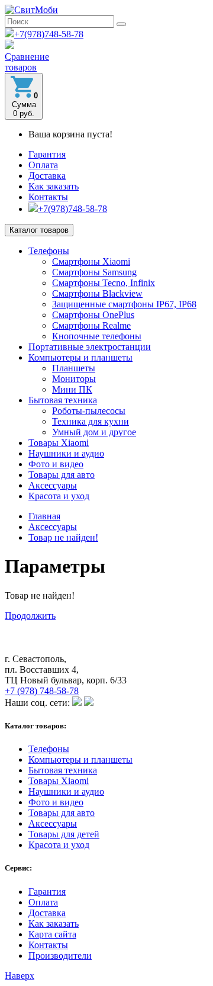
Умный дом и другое (94, 432)
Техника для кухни (90, 421)
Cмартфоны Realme (91, 325)
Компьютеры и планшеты (80, 357)
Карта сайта (52, 934)
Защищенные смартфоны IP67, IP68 (124, 304)
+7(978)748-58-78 (48, 34)
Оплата (43, 165)
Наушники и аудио (66, 453)
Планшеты (73, 368)
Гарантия (47, 154)
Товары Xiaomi (58, 443)
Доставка (47, 176)
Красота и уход (58, 496)
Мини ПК (72, 389)
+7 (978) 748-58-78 (42, 691)
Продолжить (30, 616)
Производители (60, 955)
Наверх (19, 976)
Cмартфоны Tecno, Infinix (103, 283)
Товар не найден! (63, 537)
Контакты (48, 197)
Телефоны (48, 251)
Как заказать (53, 186)
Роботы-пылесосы (88, 411)
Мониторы (74, 379)
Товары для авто (61, 475)
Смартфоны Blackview (97, 293)
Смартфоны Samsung (94, 272)
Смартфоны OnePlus (93, 315)
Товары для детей (63, 834)
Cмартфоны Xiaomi (91, 261)
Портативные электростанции (89, 347)
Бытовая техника (62, 400)
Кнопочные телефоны (96, 336)
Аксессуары (52, 485)
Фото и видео (55, 464)
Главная (44, 516)
